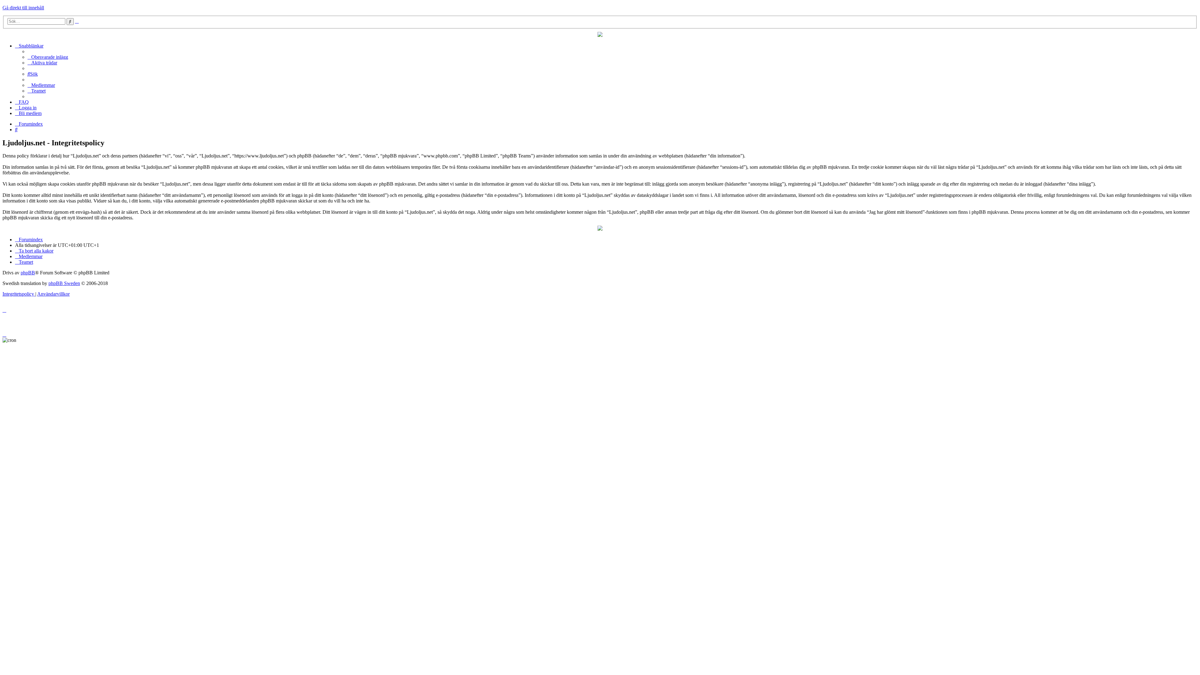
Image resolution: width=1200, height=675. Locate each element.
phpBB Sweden (64, 283)
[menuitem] (48, 57)
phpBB (28, 272)
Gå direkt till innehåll (23, 7)
